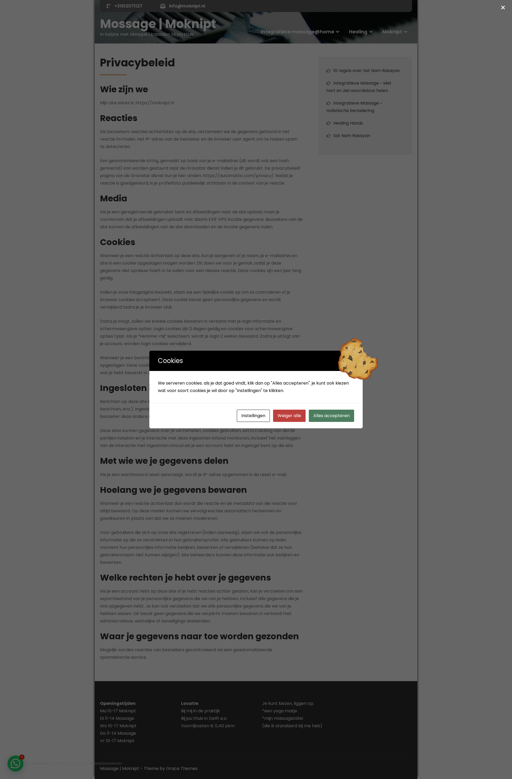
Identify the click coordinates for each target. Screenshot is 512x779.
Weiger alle (289, 416)
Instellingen (253, 416)
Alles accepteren (331, 416)
